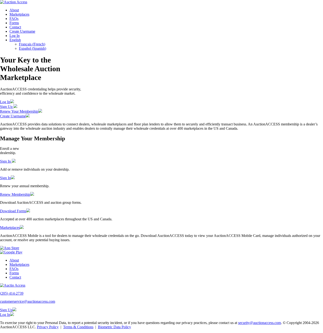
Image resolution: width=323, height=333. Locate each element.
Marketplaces (19, 14)
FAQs (13, 19)
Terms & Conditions (78, 327)
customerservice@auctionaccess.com (27, 301)
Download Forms (13, 211)
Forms (14, 23)
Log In (14, 36)
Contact (15, 27)
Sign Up (6, 107)
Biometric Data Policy (114, 327)
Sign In (6, 161)
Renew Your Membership (19, 111)
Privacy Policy (48, 327)
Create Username (22, 31)
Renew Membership (15, 194)
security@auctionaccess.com (259, 323)
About (14, 10)
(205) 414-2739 (11, 293)
